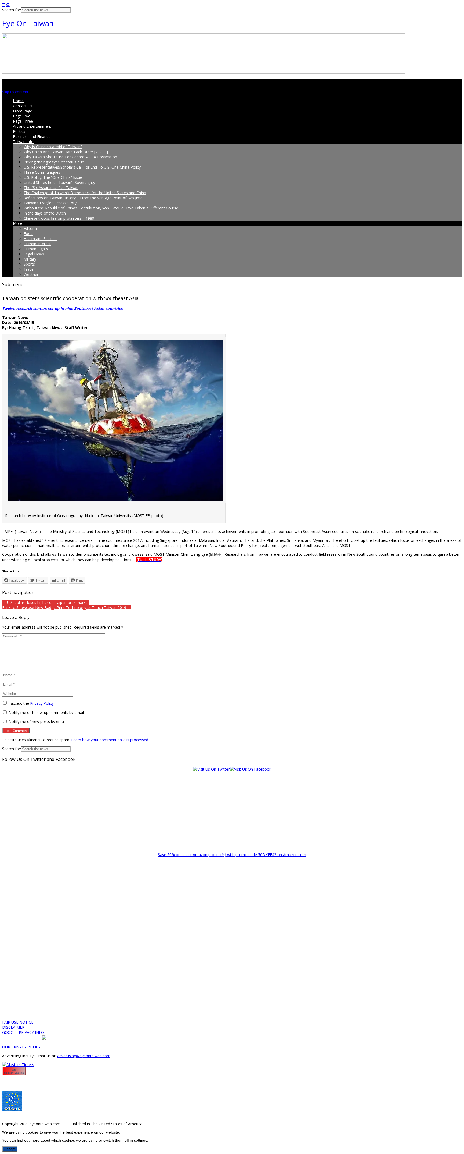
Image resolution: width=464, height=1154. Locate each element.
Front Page (22, 110)
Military (30, 259)
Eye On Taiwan (28, 23)
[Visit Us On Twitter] (211, 769)
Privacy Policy (42, 703)
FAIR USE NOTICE (17, 1022)
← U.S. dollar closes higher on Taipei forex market (45, 602)
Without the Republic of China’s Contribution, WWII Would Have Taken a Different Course (101, 208)
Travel (29, 269)
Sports (29, 264)
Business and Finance (31, 136)
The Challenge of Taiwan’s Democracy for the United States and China (85, 192)
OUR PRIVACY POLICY (21, 1046)
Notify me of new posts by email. (37, 721)
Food (28, 233)
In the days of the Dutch (45, 213)
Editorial (31, 228)
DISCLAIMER (13, 1027)
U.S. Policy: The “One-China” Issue (53, 177)
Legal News (34, 254)
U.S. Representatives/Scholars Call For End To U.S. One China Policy (82, 167)
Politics (19, 131)
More (17, 223)
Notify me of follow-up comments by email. (47, 712)
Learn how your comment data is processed (109, 739)
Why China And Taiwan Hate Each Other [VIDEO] (66, 151)
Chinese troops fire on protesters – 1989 (59, 218)
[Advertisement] (232, 809)
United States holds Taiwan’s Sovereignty (59, 182)
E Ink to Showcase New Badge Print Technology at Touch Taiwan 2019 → (66, 607)
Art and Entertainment (32, 126)
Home (18, 100)
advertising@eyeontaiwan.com (83, 1055)
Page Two (22, 116)
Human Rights (36, 248)
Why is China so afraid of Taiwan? (53, 146)
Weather (31, 274)
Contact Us (22, 105)
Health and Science (40, 238)
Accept (9, 1149)
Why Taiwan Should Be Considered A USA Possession (70, 156)
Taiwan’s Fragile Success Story (50, 202)
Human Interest (37, 243)
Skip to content (15, 91)
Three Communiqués (42, 172)
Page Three (23, 121)
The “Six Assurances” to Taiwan (51, 187)
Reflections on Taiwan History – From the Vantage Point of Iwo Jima (83, 197)
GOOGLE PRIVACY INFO (23, 1032)
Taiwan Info (23, 141)
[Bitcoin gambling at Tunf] (62, 1046)
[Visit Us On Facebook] (250, 769)
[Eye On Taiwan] (203, 72)
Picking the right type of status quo (54, 162)
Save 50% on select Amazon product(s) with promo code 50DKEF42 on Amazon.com (232, 854)
